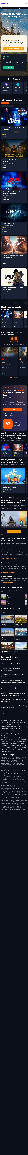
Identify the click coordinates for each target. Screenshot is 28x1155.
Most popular (5, 103)
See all (3, 534)
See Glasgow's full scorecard (12, 410)
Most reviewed (13, 103)
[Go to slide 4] (14, 377)
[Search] (22, 3)
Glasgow (19, 8)
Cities (2, 8)
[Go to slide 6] (16, 377)
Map (21, 106)
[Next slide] (25, 362)
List (8, 106)
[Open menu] (25, 3)
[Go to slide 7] (17, 377)
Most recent (21, 103)
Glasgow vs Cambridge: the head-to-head (12, 414)
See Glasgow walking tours (8, 572)
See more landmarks (14, 531)
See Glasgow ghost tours (8, 582)
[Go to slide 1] (11, 377)
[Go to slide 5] (15, 377)
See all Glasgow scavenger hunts (10, 558)
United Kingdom (10, 8)
